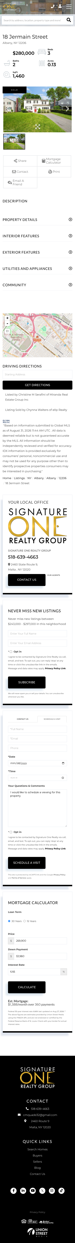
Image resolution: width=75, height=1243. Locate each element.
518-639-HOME (53, 6)
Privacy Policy (59, 875)
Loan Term (14, 912)
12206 (62, 478)
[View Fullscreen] (7, 331)
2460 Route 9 (40, 1124)
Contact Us (26, 580)
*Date (11, 756)
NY (29, 478)
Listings (19, 478)
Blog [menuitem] (37, 1168)
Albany (39, 478)
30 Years (17, 921)
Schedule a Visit (52, 719)
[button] (69, 20)
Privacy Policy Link (55, 668)
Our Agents (53, 575)
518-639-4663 (23, 557)
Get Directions (37, 385)
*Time (12, 771)
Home (7, 478)
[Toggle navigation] (69, 6)
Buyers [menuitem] (37, 1155)
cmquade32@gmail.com (40, 1115)
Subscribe (26, 682)
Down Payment (18, 949)
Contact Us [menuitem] (37, 1174)
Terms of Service (19, 878)
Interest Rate (16, 964)
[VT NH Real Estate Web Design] (37, 1232)
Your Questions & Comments (26, 785)
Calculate (27, 987)
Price (11, 934)
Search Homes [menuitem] (37, 1149)
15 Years (31, 921)
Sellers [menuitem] (37, 1162)
